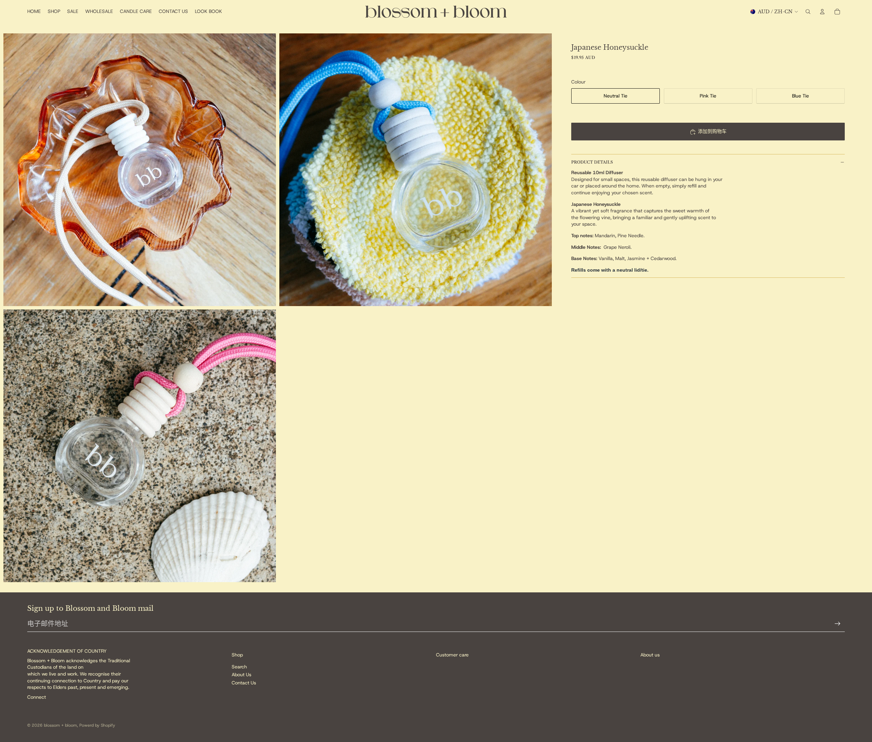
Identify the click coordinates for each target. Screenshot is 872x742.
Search (239, 666)
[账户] (822, 11)
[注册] (837, 624)
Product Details (592, 162)
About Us (241, 674)
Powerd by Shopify (97, 725)
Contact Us (244, 682)
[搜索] (807, 11)
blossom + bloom (60, 725)
